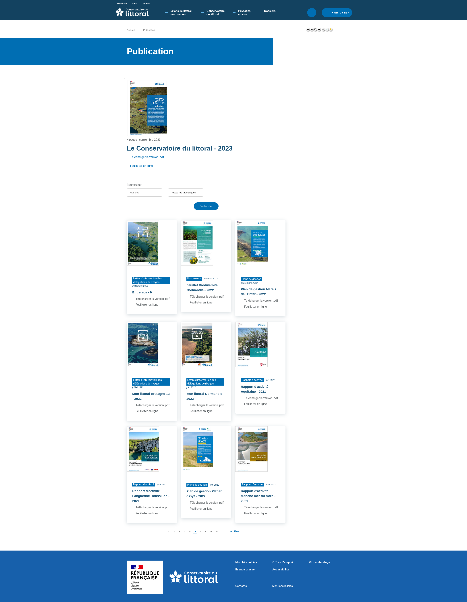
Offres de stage (319, 562)
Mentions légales (282, 586)
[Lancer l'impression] (323, 30)
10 (217, 531)
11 (223, 531)
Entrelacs (139, 292)
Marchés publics (246, 562)
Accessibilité (281, 569)
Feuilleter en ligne (141, 166)
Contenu (146, 3)
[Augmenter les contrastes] (315, 30)
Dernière (234, 531)
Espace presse (245, 569)
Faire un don (341, 12)
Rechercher (311, 12)
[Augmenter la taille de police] (311, 30)
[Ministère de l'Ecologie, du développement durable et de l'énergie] (145, 577)
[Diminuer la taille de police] (308, 30)
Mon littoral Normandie (204, 394)
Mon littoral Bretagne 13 (151, 394)
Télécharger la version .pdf (147, 157)
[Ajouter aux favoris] (331, 30)
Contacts (241, 586)
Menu (134, 3)
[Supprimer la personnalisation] (319, 30)
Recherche (122, 3)
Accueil (131, 30)
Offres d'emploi (282, 562)
